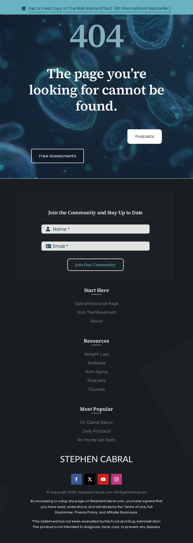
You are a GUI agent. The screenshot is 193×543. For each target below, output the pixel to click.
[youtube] (103, 479)
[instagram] (116, 479)
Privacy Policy (86, 512)
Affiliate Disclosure (122, 512)
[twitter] (89, 479)
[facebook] (76, 479)
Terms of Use (135, 506)
